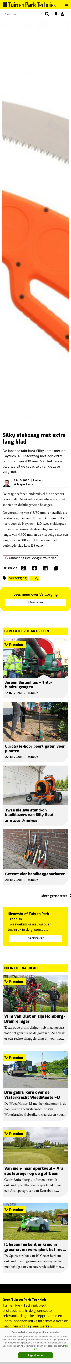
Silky (34, 578)
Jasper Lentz (25, 484)
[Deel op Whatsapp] (24, 568)
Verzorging (18, 578)
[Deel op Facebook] (35, 568)
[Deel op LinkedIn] (46, 568)
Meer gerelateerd (54, 896)
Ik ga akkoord (36, 1355)
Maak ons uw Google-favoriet (32, 558)
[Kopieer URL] (57, 568)
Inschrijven (35, 938)
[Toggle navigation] (66, 4)
